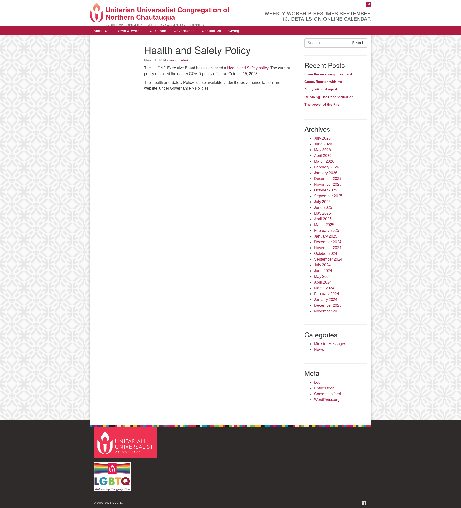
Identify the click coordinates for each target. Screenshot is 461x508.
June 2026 (323, 144)
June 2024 (323, 271)
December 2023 (327, 305)
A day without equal (320, 89)
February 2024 (326, 294)
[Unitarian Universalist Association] (126, 442)
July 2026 (322, 138)
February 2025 (326, 230)
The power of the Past (322, 104)
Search (358, 43)
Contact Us (211, 31)
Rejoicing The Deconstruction (329, 97)
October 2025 (325, 190)
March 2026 (324, 161)
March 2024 (324, 288)
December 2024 (327, 242)
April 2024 (323, 282)
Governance (184, 31)
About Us (101, 31)
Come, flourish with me (323, 82)
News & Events (130, 31)
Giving (233, 31)
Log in (319, 382)
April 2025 (323, 219)
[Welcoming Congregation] (113, 474)
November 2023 (327, 311)
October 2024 (325, 253)
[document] (230, 227)
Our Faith (158, 31)
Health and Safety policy (247, 68)
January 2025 (325, 236)
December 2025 (327, 179)
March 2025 (324, 225)
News (319, 349)
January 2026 (325, 173)
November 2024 (327, 248)
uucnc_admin (179, 60)
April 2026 (323, 156)
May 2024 (322, 277)
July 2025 (322, 202)
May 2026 (322, 150)
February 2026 (326, 167)
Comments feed (327, 394)
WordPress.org (327, 400)
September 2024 (328, 259)
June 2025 (323, 207)
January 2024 (325, 300)
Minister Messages (330, 344)
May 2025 (322, 213)
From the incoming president (328, 74)
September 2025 (328, 196)
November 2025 (327, 184)
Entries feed (324, 388)
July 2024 (322, 265)
